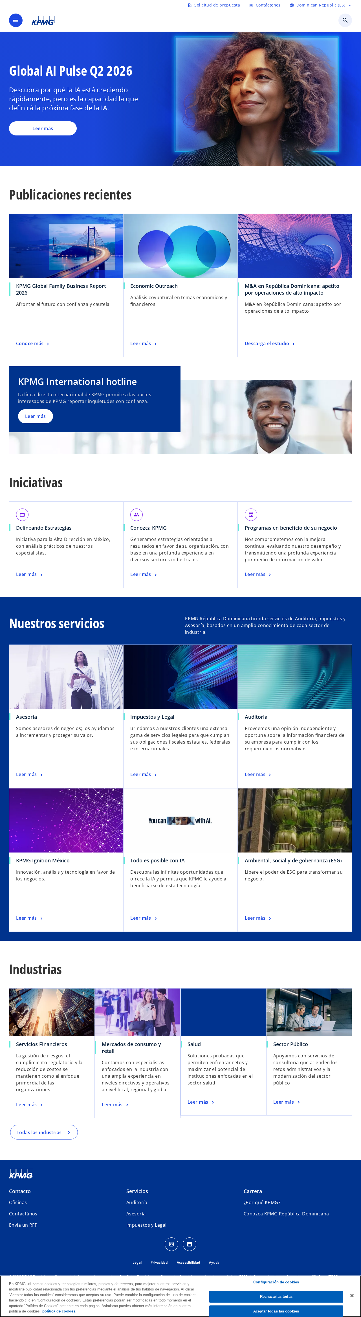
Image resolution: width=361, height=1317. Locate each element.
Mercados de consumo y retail (131, 1047)
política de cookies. (59, 1311)
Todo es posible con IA (157, 860)
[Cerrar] (352, 1295)
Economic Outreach (155, 285)
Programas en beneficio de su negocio (291, 527)
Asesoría (26, 716)
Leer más (42, 128)
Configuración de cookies (276, 1282)
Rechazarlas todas (276, 1296)
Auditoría (256, 716)
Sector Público (290, 1044)
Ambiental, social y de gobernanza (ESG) (293, 860)
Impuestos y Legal (152, 716)
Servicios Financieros (41, 1044)
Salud (194, 1044)
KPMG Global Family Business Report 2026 (61, 289)
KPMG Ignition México (43, 860)
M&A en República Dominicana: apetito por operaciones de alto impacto (292, 289)
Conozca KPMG (148, 527)
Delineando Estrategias (45, 527)
